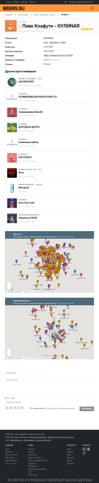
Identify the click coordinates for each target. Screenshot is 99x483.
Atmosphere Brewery (29, 215)
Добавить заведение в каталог (81, 2)
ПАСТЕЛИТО (25, 157)
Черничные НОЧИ (27, 218)
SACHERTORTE (26, 82)
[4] (19, 408)
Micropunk (23, 187)
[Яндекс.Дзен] (84, 453)
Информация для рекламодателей (37, 440)
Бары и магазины (35, 457)
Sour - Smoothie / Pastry (27, 31)
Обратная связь (11, 460)
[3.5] (18, 408)
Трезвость (32, 463)
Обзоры (16, 2)
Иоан (21, 172)
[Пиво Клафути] (11, 26)
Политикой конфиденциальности (61, 408)
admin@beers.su (16, 440)
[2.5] (14, 408)
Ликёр (69, 460)
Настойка (70, 457)
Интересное (32, 466)
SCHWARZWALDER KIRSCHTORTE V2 (37, 97)
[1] (8, 408)
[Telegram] (88, 449)
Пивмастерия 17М (27, 169)
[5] (23, 408)
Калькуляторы (10, 463)
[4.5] (21, 408)
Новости (33, 2)
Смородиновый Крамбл (30, 112)
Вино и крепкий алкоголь (38, 460)
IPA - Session (23, 191)
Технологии (32, 454)
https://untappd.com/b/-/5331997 (58, 55)
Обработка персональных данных (61, 437)
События (24, 2)
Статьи (8, 2)
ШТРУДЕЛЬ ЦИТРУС (29, 127)
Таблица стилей (11, 454)
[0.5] (6, 408)
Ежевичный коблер (28, 142)
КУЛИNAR (23, 22)
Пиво (69, 448)
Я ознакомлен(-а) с (52, 408)
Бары (7, 448)
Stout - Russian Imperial (26, 176)
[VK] (84, 449)
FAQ (65, 2)
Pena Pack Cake (26, 203)
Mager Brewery (26, 184)
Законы (31, 451)
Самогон (70, 451)
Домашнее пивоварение (37, 469)
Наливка (70, 463)
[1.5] (10, 408)
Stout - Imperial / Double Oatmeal (30, 85)
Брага (69, 454)
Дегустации (32, 474)
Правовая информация (38, 437)
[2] (12, 408)
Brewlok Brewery (27, 78)
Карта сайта (9, 457)
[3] (16, 408)
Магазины (9, 451)
